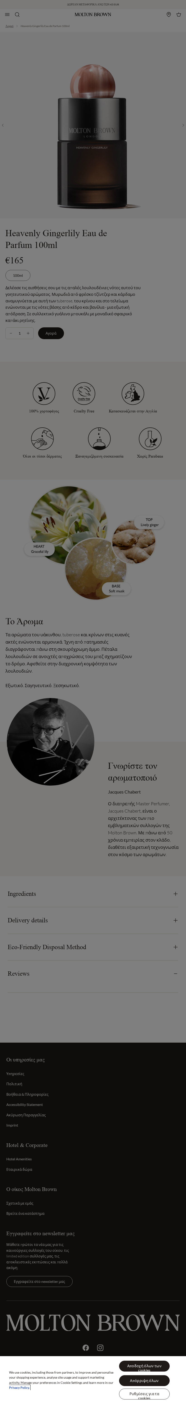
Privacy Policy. (19, 1387)
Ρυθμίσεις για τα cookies (144, 1395)
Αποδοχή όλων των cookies (144, 1368)
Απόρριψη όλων (144, 1380)
